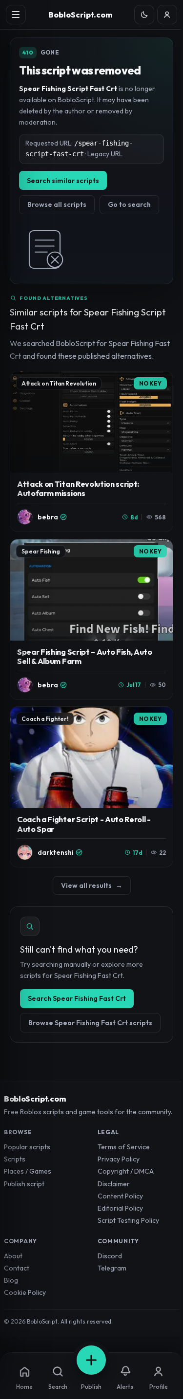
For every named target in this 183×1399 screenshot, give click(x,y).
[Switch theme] (144, 15)
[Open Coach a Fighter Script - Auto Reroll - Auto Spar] (91, 787)
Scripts (14, 1159)
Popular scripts (27, 1146)
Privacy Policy (119, 1159)
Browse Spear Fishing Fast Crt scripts (90, 1022)
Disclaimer (114, 1183)
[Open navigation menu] (16, 15)
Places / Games (27, 1171)
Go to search (129, 204)
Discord (110, 1256)
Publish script (24, 1183)
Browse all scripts (56, 204)
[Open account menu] (167, 15)
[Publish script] (91, 1360)
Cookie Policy (25, 1292)
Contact (16, 1268)
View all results (91, 885)
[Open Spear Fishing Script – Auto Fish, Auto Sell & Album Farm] (91, 619)
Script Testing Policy (128, 1220)
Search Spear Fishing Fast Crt (77, 998)
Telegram (112, 1268)
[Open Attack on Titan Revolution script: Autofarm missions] (91, 451)
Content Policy (120, 1196)
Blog (11, 1280)
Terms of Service (124, 1146)
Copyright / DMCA (126, 1171)
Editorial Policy (120, 1208)
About (13, 1256)
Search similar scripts (63, 180)
